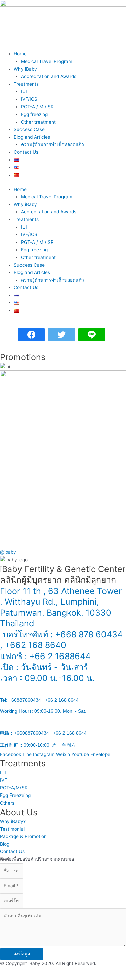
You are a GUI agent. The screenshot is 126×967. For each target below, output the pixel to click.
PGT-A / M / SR (37, 106)
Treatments (26, 84)
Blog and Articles (32, 137)
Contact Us (26, 152)
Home (20, 53)
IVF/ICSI (30, 99)
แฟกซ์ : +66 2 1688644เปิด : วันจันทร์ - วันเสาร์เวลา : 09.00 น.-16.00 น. (47, 699)
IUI (24, 91)
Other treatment (38, 122)
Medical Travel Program (46, 61)
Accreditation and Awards (48, 76)
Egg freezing (34, 114)
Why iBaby (25, 69)
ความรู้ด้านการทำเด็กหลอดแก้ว (52, 144)
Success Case (29, 129)
